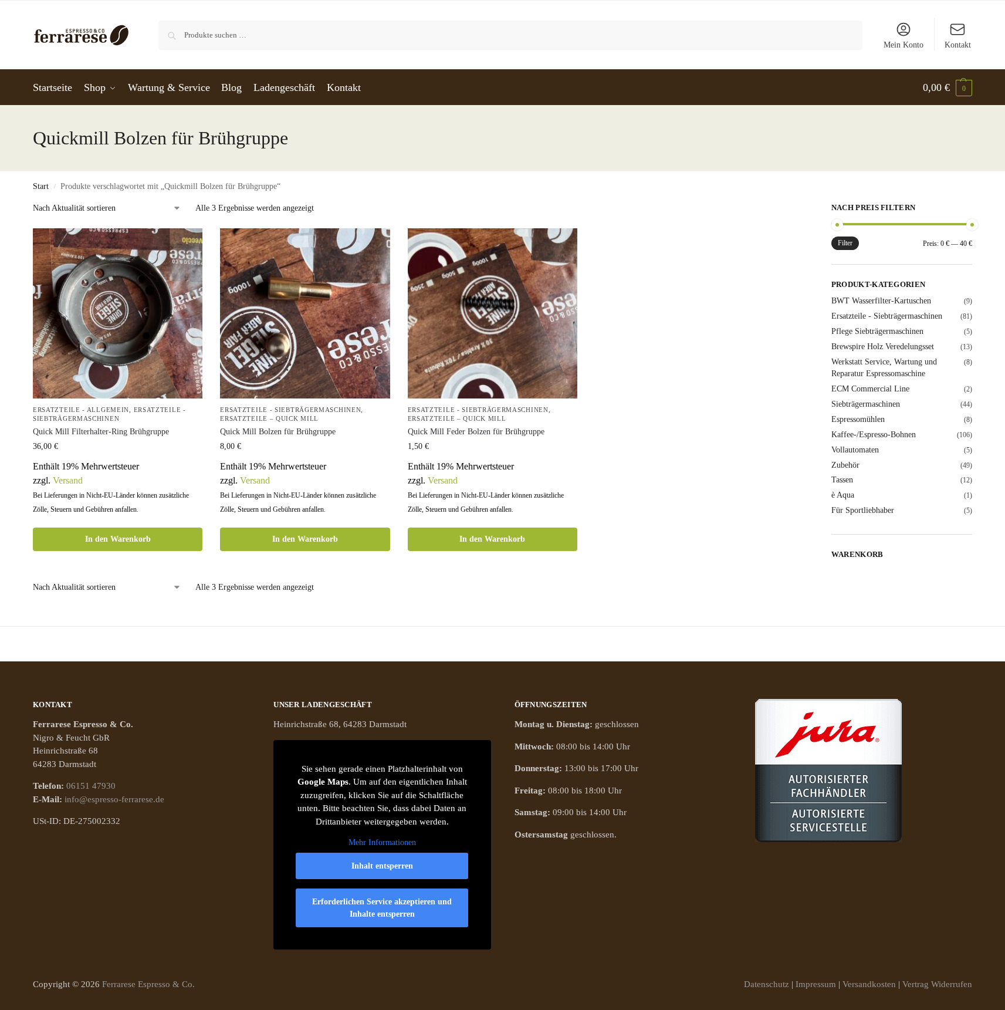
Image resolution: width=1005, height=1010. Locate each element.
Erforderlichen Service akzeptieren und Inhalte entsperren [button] (382, 907)
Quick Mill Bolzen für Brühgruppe (278, 431)
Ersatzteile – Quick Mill (269, 418)
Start (41, 186)
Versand (68, 480)
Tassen (842, 479)
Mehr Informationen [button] (382, 842)
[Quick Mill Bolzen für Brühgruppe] (305, 313)
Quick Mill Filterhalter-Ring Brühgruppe (101, 431)
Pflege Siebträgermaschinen (877, 331)
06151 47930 (91, 786)
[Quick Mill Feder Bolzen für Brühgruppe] (492, 313)
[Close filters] (769, 209)
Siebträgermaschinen (865, 404)
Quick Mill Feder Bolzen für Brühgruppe (476, 431)
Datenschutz (766, 984)
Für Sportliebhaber (862, 510)
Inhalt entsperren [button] (382, 866)
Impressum (816, 984)
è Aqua (842, 495)
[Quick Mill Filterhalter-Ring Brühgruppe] (117, 313)
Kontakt (958, 44)
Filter (845, 243)
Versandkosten (869, 984)
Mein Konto (903, 44)
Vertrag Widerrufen (937, 984)
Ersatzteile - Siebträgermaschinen (290, 409)
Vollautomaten (855, 449)
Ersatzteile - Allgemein (81, 409)
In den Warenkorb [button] (118, 539)
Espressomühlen (858, 419)
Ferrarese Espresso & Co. (148, 984)
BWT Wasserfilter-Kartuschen (881, 300)
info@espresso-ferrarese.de (114, 799)
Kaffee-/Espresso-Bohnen (873, 434)
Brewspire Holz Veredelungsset (882, 346)
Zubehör (845, 465)
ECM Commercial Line (870, 388)
